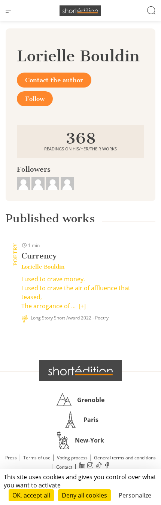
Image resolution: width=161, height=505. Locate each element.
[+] (82, 306)
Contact (64, 467)
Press (11, 457)
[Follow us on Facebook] (106, 466)
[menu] (9, 10)
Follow (35, 98)
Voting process (72, 457)
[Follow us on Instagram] (90, 466)
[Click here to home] (80, 370)
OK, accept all (31, 495)
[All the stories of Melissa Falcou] (24, 182)
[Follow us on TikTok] (98, 466)
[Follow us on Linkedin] (82, 466)
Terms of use (37, 457)
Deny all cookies (84, 495)
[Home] (80, 10)
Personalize (135, 495)
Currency (39, 255)
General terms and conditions (125, 457)
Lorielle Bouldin (42, 266)
